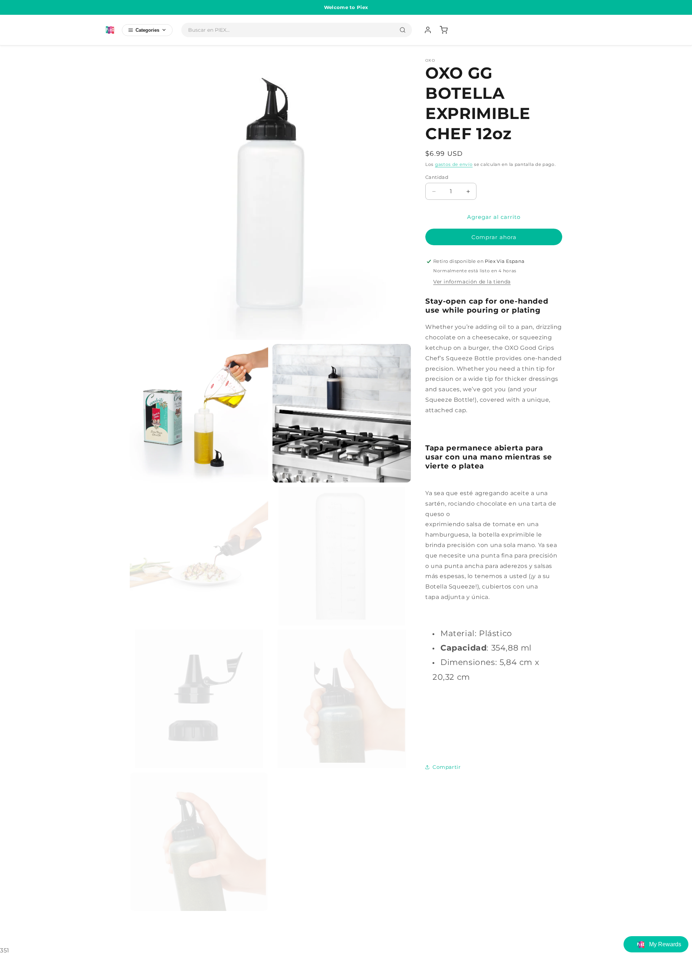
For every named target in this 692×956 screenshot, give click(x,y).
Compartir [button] (446, 767)
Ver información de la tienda (472, 281)
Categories (147, 30)
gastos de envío (454, 164)
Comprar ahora (493, 237)
